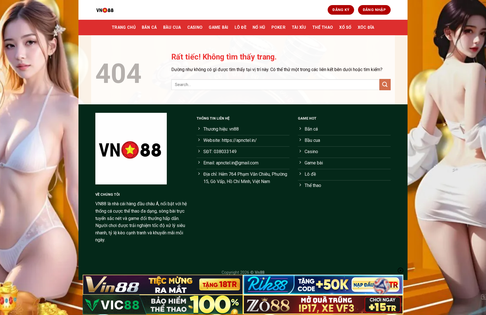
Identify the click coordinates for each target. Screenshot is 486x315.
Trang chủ (124, 27)
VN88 (100, 203)
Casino (195, 27)
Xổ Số (345, 27)
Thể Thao (322, 27)
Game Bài (218, 27)
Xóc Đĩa (366, 27)
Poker (278, 27)
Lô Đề (240, 27)
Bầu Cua (172, 27)
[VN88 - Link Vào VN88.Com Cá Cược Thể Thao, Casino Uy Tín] (123, 10)
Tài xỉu (299, 27)
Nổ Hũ (259, 27)
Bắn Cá (149, 27)
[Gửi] (385, 84)
